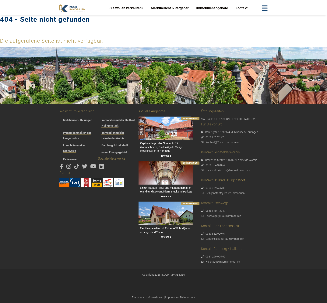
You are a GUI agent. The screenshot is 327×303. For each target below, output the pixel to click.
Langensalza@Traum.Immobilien (225, 238)
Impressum (171, 297)
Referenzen (70, 159)
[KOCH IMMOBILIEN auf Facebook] (62, 167)
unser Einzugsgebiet (114, 152)
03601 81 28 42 (215, 137)
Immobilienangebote (212, 8)
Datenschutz (187, 297)
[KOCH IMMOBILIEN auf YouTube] (94, 167)
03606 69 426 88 (215, 187)
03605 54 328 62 (215, 165)
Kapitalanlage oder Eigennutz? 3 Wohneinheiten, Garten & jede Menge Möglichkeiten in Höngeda (161, 147)
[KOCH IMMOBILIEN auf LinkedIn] (102, 167)
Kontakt (242, 8)
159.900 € (166, 156)
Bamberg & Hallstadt (114, 145)
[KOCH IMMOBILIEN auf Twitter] (85, 167)
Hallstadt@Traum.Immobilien (223, 261)
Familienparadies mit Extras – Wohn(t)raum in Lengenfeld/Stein (165, 230)
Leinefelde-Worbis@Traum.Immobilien (228, 170)
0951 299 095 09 (215, 256)
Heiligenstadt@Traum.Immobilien (225, 193)
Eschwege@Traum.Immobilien (223, 215)
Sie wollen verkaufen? (126, 8)
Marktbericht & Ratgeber (170, 8)
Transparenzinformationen (148, 297)
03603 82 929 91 (215, 233)
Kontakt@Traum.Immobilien (222, 142)
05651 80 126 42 (215, 210)
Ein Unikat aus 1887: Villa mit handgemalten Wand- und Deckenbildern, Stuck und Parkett (166, 189)
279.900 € (166, 237)
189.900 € (166, 196)
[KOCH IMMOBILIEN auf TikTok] (77, 167)
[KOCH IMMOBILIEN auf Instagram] (69, 167)
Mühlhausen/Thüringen (77, 120)
